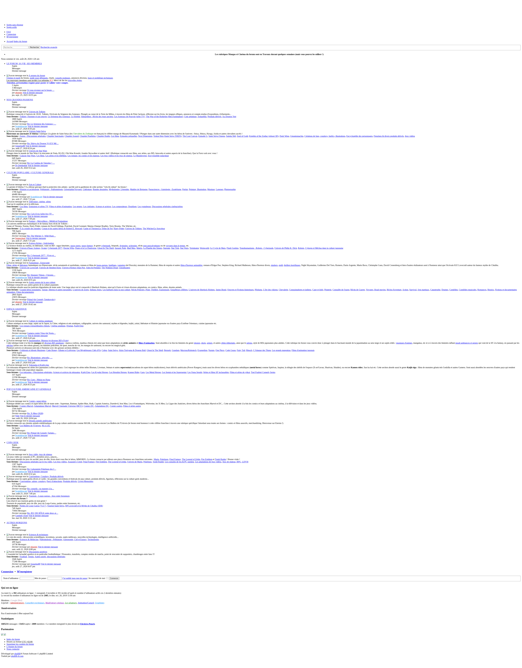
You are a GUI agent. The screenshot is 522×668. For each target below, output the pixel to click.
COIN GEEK (12, 442)
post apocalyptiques (151, 246)
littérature (24, 265)
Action (405, 290)
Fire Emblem (206, 459)
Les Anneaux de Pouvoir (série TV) (129, 116)
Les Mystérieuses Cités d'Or (89, 350)
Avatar (44, 248)
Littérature (87, 189)
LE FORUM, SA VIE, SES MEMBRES (24, 63)
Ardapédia (202, 116)
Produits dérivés (214, 116)
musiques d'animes (404, 343)
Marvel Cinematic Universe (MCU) (67, 406)
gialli (281, 265)
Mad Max (131, 248)
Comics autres (116, 406)
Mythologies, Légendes (119, 189)
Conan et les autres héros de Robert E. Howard (62, 228)
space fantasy (87, 246)
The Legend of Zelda (191, 459)
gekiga (249, 343)
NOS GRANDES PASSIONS (20, 100)
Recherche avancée (49, 47)
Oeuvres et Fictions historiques (240, 290)
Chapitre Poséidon (88, 136)
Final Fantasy (175, 459)
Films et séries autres (132, 406)
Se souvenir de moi (97, 578)
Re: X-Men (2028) (35, 413)
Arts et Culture (35, 184)
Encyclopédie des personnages (359, 136)
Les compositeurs (119, 206)
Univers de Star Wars (38, 151)
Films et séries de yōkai (240, 372)
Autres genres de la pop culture (42, 282)
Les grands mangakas (281, 350)
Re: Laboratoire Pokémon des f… (41, 469)
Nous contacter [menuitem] (13, 649)
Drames (445, 290)
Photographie (230, 189)
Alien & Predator (93, 268)
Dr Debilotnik (21, 165)
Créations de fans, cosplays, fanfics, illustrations (324, 136)
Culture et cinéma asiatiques (41, 321)
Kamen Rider (133, 372)
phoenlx (18, 92)
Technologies (93, 539)
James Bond (221, 290)
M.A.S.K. (46, 425)
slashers (274, 265)
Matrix (139, 248)
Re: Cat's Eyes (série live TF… (40, 214)
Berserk (167, 350)
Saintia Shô (231, 136)
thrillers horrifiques (292, 265)
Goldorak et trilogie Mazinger (32, 350)
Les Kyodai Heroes (99, 372)
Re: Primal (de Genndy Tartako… (41, 433)
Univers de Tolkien (37, 111)
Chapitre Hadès (103, 136)
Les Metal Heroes (153, 372)
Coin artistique (190, 116)
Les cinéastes (88, 206)
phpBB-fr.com (17, 656)
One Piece (219, 350)
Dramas (69, 326)
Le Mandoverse (140, 156)
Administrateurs (17, 603)
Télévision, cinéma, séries (40, 201)
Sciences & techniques (38, 534)
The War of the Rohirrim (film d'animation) (164, 116)
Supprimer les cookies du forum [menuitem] (20, 644)
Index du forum (13, 639)
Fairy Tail (241, 350)
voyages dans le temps (175, 246)
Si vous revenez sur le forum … (40, 90)
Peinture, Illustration (197, 189)
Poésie (185, 189)
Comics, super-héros (37, 401)
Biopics (490, 290)
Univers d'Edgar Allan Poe (73, 268)
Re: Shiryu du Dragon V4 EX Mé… (43, 143)
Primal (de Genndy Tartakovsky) (41, 299)
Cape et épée (317, 290)
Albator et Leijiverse (67, 350)
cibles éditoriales (228, 343)
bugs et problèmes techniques (100, 78)
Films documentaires (25, 292)
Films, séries (12, 265)
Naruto (211, 350)
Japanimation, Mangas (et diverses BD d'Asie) (49, 340)
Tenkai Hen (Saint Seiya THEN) (167, 136)
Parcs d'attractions (54, 481)
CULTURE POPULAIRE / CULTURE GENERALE (30, 172)
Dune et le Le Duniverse (85, 248)
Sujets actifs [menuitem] (12, 27)
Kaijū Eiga (78, 326)
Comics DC (89, 406)
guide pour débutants (39, 78)
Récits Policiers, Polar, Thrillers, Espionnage (150, 290)
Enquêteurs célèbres (179, 290)
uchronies (133, 246)
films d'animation (147, 343)
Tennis (31, 556)
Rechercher (34, 47)
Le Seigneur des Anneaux (59, 116)
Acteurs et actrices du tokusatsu (66, 372)
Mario (156, 459)
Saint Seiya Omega (217, 136)
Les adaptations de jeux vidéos (208, 462)
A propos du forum (37, 75)
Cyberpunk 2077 (55, 248)
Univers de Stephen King (50, 268)
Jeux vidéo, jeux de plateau (40, 454)
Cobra (104, 350)
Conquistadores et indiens (300, 290)
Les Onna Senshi (194, 372)
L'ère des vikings (270, 290)
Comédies (453, 290)
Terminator (194, 248)
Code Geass (230, 350)
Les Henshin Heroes (118, 372)
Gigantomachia (296, 136)
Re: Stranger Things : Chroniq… (41, 275)
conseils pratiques (62, 78)
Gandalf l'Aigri (21, 515)
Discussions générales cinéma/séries (167, 206)
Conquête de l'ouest (341, 290)
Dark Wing (284, 136)
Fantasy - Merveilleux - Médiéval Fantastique (48, 221)
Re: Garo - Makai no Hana (38, 380)
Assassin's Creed (75, 462)
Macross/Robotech (188, 350)
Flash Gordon (232, 248)
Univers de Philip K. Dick (285, 248)
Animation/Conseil (86, 603)
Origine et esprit (13, 78)
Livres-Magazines (85, 481)
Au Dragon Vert (229, 116)
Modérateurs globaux (54, 603)
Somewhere (20, 238)
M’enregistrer (24, 571)
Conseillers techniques (34, 603)
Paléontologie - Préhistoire (51, 539)
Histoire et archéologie (29, 189)
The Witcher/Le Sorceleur (154, 228)
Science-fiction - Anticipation (41, 243)
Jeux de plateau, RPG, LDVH (235, 462)
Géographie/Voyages (73, 189)
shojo (203, 343)
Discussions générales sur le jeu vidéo (36, 462)
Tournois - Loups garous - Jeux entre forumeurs (49, 496)
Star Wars (184, 248)
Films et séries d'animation (60, 206)
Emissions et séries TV (38, 206)
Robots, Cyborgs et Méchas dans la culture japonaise (320, 248)
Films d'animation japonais (303, 350)
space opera (75, 246)
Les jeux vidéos (60, 462)
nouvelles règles (75, 80)
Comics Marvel (26, 406)
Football (23, 556)
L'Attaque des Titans (262, 350)
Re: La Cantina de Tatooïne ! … (41, 163)
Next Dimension (145, 136)
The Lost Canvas (190, 136)
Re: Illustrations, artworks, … (39, 357)
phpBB (17, 654)
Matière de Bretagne (138, 189)
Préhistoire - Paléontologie (51, 189)
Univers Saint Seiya (37, 131)
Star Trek (175, 248)
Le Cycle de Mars (218, 248)
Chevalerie (283, 290)
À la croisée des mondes (30, 228)
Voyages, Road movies (376, 290)
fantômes (112, 265)
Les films (115, 136)
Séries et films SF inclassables (216, 372)
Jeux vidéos (410, 136)
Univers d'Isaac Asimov (30, 248)
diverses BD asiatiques (54, 343)
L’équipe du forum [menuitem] (15, 646)
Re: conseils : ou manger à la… (40, 489)
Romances (481, 290)
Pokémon (164, 459)
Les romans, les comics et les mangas (83, 156)
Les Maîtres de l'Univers (30, 425)
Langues (219, 189)
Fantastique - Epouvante (39, 263)
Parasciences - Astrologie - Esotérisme (165, 189)
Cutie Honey (51, 350)
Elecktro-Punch (87, 624)
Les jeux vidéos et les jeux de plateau (116, 156)
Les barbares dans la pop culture (116, 290)
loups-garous (102, 265)
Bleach (249, 350)
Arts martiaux (423, 290)
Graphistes (99, 603)
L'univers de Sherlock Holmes (202, 290)
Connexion (7, 571)
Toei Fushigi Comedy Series (263, 372)
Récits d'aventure (394, 290)
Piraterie (327, 290)
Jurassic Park (120, 248)
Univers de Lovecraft (29, 268)
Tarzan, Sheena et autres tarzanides (57, 290)
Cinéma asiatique (58, 326)
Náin (17, 416)
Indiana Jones (96, 290)
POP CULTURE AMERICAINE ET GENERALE (29, 389)
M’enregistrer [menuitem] (12, 37)
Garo (142, 372)
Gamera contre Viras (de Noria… (41, 333)
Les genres (77, 206)
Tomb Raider (220, 459)
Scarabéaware (21, 126)
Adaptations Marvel (42, 406)
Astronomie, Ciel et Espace (74, 539)
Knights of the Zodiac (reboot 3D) (264, 136)
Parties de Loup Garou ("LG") (33, 506)
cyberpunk (105, 246)
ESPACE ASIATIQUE (17, 309)
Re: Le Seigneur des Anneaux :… (41, 124)
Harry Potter (119, 228)
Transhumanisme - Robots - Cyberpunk (256, 248)
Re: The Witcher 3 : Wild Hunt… (41, 236)
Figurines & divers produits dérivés (389, 136)
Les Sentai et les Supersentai (174, 372)
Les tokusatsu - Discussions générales (36, 372)
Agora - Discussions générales (33, 136)
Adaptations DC (102, 406)
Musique (211, 189)
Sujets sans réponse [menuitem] (15, 25)
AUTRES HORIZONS (17, 522)
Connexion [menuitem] (11, 34)
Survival (413, 290)
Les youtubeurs (144, 206)
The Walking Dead (110, 268)
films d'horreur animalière (191, 265)
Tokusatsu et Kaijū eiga (39, 365)
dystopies (124, 246)
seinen (209, 343)
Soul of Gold (242, 136)
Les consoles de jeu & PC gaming (179, 462)
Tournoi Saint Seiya (55, 506)
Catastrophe (435, 290)
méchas (10, 345)
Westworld (204, 248)
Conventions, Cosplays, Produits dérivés (46, 476)
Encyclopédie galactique (158, 156)
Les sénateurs (71, 603)
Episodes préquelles (128, 136)
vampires (121, 265)
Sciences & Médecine (29, 539)
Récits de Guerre (357, 290)
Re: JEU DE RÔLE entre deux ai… (42, 513)
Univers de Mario (134, 462)
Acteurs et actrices (103, 206)
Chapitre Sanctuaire (55, 136)
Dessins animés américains (40, 421)
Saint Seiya (113, 350)
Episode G (202, 136)
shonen (197, 343)
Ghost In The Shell (105, 248)
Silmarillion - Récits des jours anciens (97, 116)
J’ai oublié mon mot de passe (74, 578)
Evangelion (202, 350)
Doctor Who (68, 248)
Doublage (132, 206)
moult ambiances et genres (466, 343)
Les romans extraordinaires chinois (35, 326)
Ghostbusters (124, 268)
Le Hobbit (75, 116)
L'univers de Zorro (81, 290)
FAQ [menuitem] (9, 32)
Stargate (166, 248)
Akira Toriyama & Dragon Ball (132, 350)
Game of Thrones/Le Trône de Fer (98, 228)
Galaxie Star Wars (27, 156)
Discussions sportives (38, 552)
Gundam (175, 350)
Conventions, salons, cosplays (33, 481)
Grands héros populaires (30, 290)
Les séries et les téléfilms (55, 156)
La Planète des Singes (152, 248)
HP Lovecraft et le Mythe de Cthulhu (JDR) (84, 506)
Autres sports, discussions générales (50, 556)
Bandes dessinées (100, 189)
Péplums (258, 290)
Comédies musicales (467, 290)
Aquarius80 (20, 146)
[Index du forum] (261, 11)
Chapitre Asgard (72, 136)
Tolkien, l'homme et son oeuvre (33, 116)
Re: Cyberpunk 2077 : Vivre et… (41, 255)
